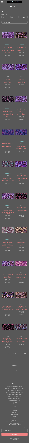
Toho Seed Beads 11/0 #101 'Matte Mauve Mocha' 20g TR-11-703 (21, 308)
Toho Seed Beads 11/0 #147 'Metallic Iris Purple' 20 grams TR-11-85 (21, 49)
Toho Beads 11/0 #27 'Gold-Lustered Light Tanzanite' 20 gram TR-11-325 (21, 243)
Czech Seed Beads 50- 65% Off (14, 398)
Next (25, 353)
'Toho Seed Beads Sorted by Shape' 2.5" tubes (14, 388)
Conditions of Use (14, 378)
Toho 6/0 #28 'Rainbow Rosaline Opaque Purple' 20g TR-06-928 (7, 276)
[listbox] (9, 22)
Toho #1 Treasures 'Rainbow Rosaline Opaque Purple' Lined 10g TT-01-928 (8, 50)
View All (14, 416)
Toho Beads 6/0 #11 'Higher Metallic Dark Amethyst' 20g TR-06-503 (7, 341)
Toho (15, 406)
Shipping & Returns (14, 368)
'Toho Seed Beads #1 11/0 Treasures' (14, 394)
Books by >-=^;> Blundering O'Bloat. (14, 396)
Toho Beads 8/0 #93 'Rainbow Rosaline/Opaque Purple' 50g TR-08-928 (21, 178)
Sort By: (3, 22)
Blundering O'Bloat (14, 414)
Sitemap (14, 382)
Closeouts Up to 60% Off (14, 400)
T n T (14, 408)
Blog (14, 374)
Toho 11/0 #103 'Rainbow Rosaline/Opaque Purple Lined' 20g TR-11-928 (21, 112)
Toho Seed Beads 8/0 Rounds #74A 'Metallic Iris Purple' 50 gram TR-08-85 (7, 309)
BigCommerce (16, 438)
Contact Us (14, 380)
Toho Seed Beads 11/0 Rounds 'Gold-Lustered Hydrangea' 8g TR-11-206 (8, 178)
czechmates (14, 410)
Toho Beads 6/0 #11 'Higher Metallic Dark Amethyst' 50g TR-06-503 (21, 210)
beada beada (14, 412)
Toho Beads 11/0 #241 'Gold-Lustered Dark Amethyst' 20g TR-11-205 (21, 277)
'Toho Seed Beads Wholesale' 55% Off (15, 386)
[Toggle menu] (2, 2)
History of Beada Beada (14, 376)
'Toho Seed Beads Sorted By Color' (14, 390)
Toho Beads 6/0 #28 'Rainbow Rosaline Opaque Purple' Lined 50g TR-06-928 (8, 211)
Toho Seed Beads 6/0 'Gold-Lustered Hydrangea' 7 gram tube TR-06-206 (7, 245)
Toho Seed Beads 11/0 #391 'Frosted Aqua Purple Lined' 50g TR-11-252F (8, 146)
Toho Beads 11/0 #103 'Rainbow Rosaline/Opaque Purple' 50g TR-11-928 (7, 80)
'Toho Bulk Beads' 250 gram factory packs (14, 392)
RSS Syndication (14, 372)
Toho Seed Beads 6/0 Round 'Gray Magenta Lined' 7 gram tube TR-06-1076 (7, 114)
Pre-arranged (14, 402)
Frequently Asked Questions (15, 370)
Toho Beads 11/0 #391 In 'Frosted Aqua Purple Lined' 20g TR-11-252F (21, 146)
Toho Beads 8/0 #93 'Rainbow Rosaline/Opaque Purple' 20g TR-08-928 (21, 80)
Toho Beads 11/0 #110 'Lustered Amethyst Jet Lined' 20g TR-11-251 (21, 340)
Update (23, 17)
